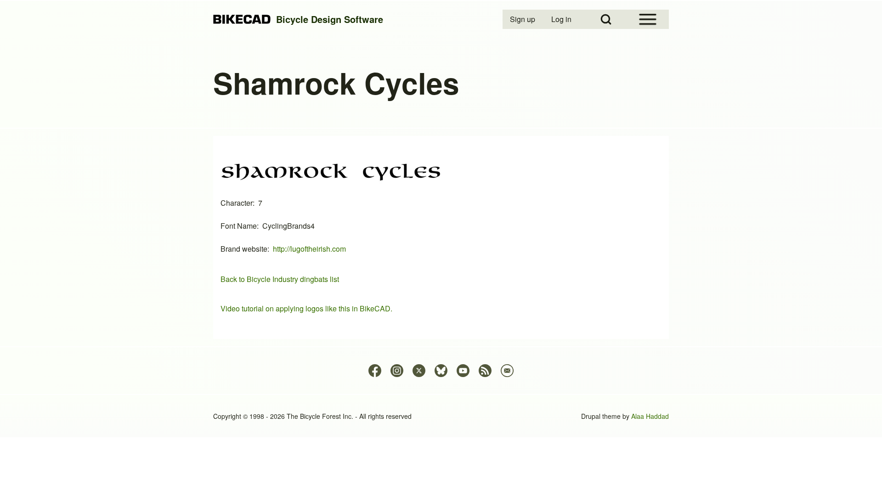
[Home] (242, 19)
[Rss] (485, 371)
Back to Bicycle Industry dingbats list (279, 279)
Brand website (243, 248)
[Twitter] (419, 371)
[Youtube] (463, 371)
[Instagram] (397, 371)
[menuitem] (523, 19)
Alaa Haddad (650, 416)
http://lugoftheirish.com (309, 248)
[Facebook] (375, 371)
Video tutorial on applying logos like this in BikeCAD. (306, 308)
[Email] (507, 371)
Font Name (238, 225)
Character (236, 202)
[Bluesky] (441, 371)
